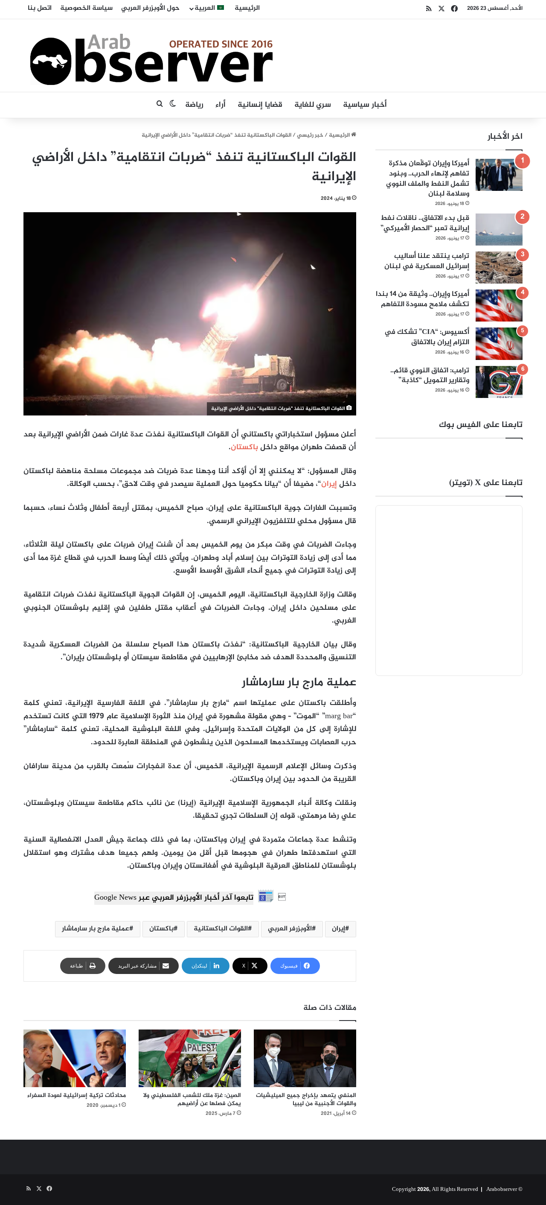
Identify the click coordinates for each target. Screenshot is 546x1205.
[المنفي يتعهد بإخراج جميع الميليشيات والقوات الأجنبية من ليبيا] (305, 1058)
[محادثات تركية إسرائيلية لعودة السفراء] (74, 1058)
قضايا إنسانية (260, 105)
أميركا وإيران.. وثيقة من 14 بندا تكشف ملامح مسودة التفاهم (422, 299)
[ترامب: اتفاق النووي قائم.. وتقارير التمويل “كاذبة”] (499, 382)
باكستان (244, 447)
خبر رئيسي (310, 135)
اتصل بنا (40, 8)
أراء (220, 105)
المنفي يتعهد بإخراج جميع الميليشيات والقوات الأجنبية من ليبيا (306, 1099)
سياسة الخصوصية (86, 8)
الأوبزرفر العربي (290, 929)
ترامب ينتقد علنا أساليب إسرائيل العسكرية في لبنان (426, 261)
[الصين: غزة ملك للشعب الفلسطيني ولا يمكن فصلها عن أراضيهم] (190, 1058)
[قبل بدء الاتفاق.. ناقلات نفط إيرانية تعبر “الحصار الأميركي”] (499, 230)
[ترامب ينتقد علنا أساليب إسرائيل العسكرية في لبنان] (499, 268)
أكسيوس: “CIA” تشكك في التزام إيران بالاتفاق (426, 337)
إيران (329, 484)
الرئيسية (247, 8)
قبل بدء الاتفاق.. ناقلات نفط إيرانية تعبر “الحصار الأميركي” (424, 223)
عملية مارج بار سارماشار (95, 929)
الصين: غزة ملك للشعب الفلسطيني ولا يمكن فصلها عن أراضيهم (192, 1099)
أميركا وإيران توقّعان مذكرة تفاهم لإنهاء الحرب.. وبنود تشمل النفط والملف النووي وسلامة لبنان (427, 179)
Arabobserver (501, 1189)
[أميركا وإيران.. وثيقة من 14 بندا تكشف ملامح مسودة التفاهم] (499, 306)
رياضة (194, 105)
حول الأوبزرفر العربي (150, 8)
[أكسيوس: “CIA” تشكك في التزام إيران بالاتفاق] (499, 344)
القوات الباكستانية (221, 929)
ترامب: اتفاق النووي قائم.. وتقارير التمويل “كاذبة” (429, 376)
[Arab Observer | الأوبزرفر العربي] (151, 55)
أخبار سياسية (365, 105)
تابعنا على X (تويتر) (486, 483)
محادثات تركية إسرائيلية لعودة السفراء (76, 1095)
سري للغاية (312, 105)
